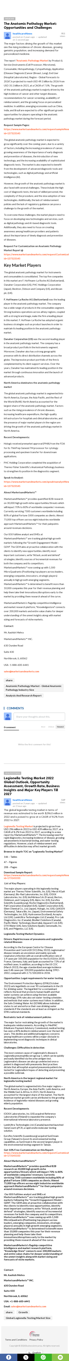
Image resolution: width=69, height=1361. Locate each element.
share (9, 680)
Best (43, 727)
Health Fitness (12, 773)
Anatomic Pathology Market (32, 60)
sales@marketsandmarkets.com (21, 671)
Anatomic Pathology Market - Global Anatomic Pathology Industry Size (33, 687)
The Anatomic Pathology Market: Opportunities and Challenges (30, 26)
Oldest (51, 727)
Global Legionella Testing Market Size (28, 1317)
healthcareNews (22, 33)
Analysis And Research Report (24, 695)
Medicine (9, 18)
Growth (23, 1312)
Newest (60, 727)
